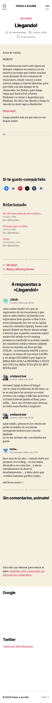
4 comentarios (28, 37)
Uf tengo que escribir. (15, 226)
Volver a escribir (26, 5)
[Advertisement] (23, 615)
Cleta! (6, 239)
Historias (26, 18)
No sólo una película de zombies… (23, 213)
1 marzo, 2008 (40, 32)
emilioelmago (19, 32)
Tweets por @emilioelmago (18, 646)
